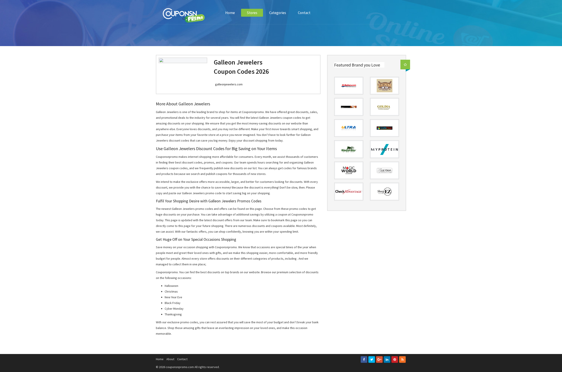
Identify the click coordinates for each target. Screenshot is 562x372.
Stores (252, 12)
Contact (304, 12)
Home (230, 12)
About (170, 359)
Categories (277, 12)
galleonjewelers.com (229, 84)
